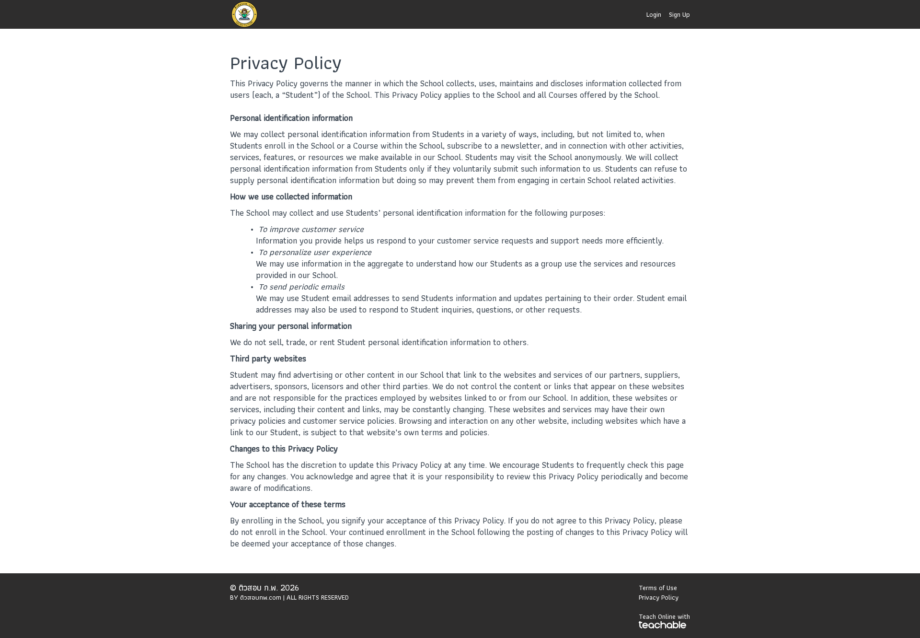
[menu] (664, 14)
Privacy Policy (658, 597)
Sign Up (679, 14)
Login (653, 14)
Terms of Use (658, 587)
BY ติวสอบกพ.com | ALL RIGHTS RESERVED (289, 597)
